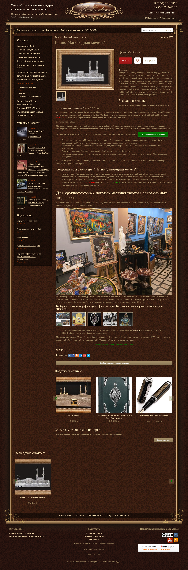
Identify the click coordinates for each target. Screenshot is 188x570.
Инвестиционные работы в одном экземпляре (30, 113)
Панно (21, 90)
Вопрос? (150, 60)
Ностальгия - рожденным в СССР (30, 67)
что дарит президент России (75, 108)
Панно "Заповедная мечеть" (33, 497)
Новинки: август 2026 (28, 50)
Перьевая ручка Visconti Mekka (154, 415)
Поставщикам (122, 515)
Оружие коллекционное (28, 57)
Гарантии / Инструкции (94, 536)
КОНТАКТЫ (91, 30)
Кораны (22, 93)
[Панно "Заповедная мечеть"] (85, 69)
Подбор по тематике (27, 30)
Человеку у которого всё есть (32, 72)
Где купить (94, 539)
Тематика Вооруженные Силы (31, 76)
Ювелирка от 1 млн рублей (30, 80)
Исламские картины (27, 87)
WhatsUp (136, 330)
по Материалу (49, 30)
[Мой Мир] (80, 355)
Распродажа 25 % (25, 46)
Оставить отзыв (163, 440)
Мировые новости (28, 122)
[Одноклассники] (77, 355)
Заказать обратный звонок (162, 13)
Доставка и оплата (94, 533)
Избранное (152, 18)
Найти (168, 30)
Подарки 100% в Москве (29, 108)
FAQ (109, 515)
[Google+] (84, 355)
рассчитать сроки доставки (153, 134)
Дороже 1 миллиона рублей (30, 61)
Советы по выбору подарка (21, 533)
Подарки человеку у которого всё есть (26, 536)
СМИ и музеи (65, 515)
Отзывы (80, 515)
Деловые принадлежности (30, 96)
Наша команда (95, 515)
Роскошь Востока (26, 83)
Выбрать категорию (70, 30)
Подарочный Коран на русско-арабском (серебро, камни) (114, 416)
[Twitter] (88, 355)
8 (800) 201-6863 (165, 3)
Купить (126, 60)
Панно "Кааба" (73, 415)
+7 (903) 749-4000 (164, 7)
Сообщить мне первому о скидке (114, 363)
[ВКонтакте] (69, 355)
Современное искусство (29, 53)
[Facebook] (73, 355)
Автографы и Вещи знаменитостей (26, 103)
